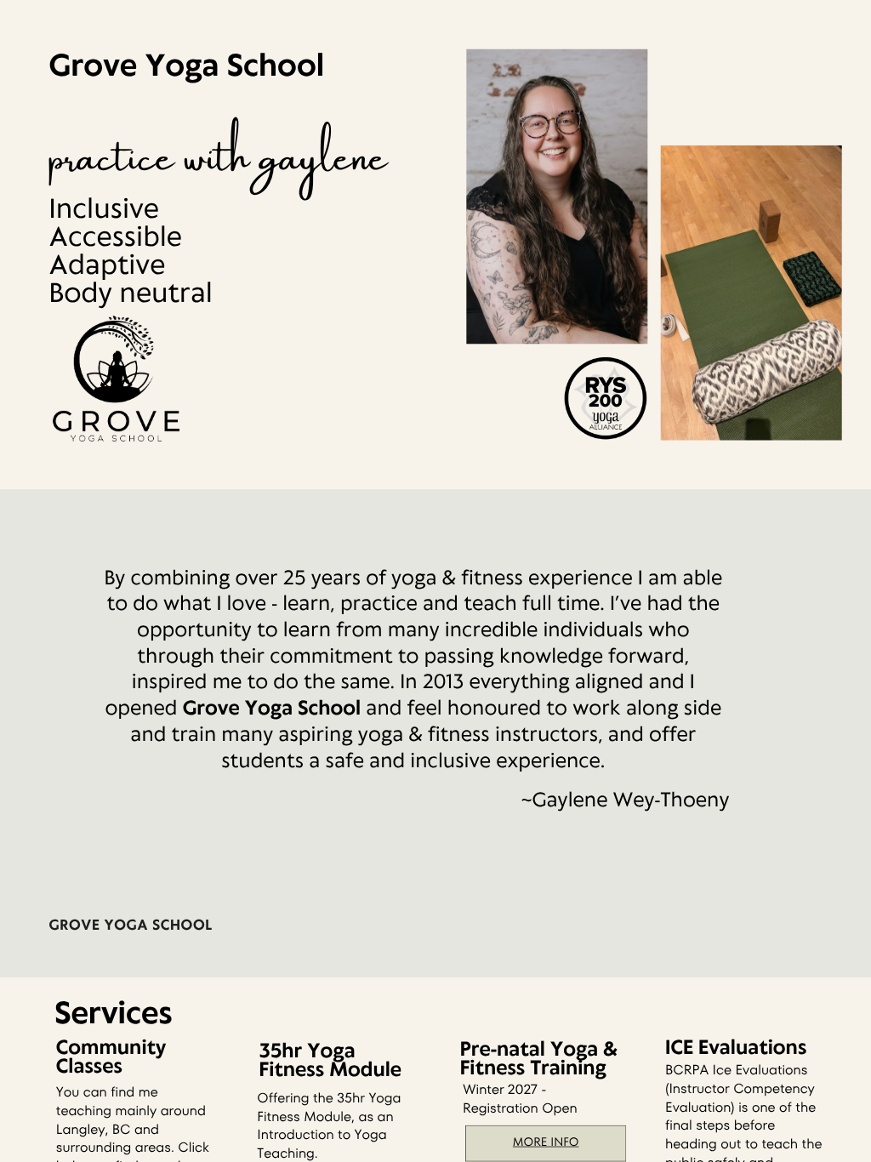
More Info (546, 1141)
